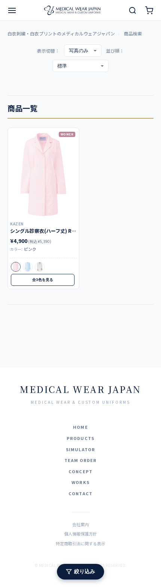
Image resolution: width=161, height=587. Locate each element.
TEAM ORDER (80, 460)
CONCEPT (80, 471)
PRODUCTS (80, 438)
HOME (80, 427)
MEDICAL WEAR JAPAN (80, 389)
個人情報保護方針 (80, 534)
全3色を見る (42, 280)
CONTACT (80, 493)
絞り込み (84, 571)
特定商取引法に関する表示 (80, 543)
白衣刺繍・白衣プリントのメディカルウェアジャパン (61, 33)
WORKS (80, 482)
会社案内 (80, 524)
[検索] (132, 10)
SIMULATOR (80, 449)
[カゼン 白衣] (43, 174)
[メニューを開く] (11, 10)
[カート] (149, 10)
